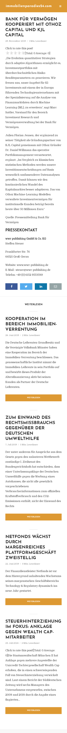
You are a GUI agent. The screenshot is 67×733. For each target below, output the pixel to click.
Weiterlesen (33, 398)
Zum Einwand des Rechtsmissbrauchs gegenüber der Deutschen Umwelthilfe (30, 428)
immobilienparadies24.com (29, 6)
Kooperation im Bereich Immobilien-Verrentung (31, 324)
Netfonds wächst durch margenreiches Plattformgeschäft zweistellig (30, 547)
